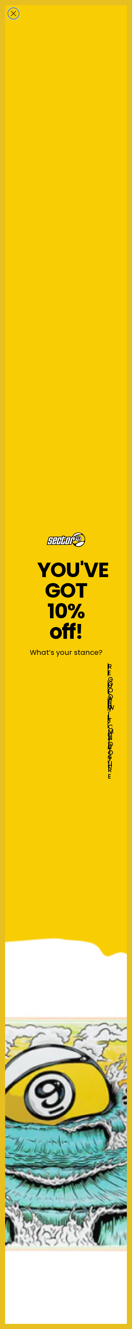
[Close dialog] (13, 13)
